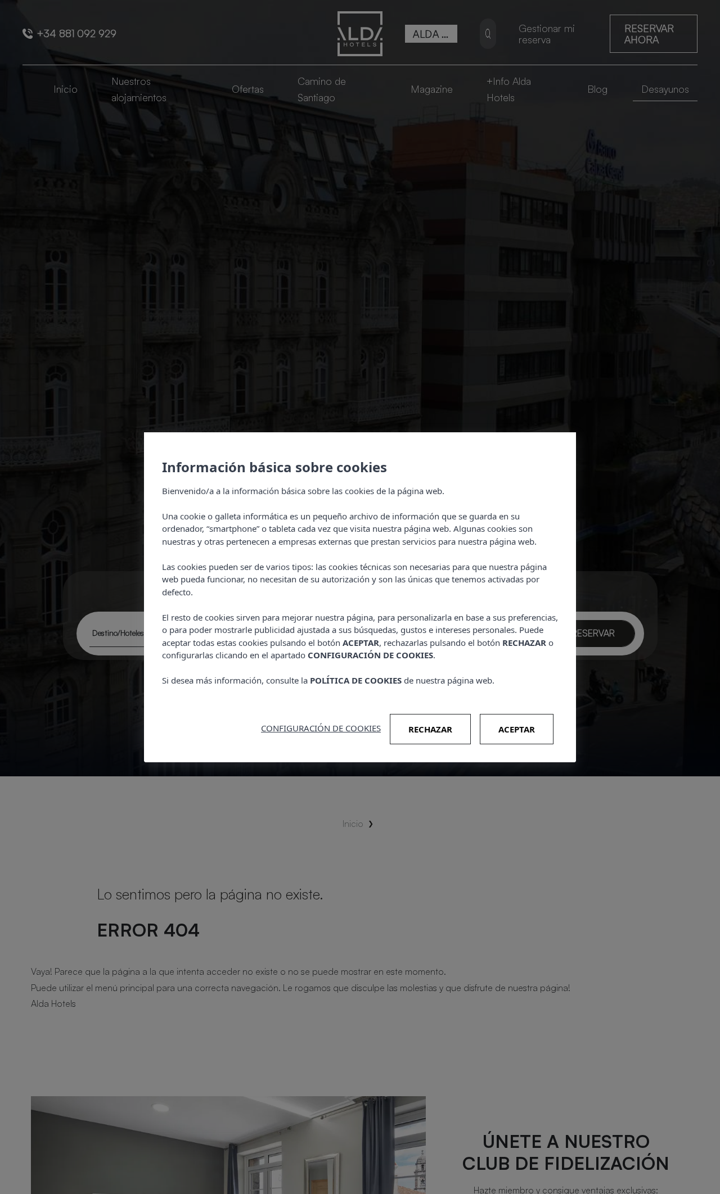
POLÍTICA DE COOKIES (356, 680)
